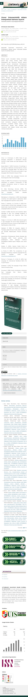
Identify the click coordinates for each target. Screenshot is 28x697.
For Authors (4, 576)
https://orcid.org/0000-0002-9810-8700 (10, 39)
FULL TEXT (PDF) (7, 333)
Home (2, 8)
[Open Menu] (1, 3)
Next (24, 527)
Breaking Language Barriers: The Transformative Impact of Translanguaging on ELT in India (15, 472)
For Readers (4, 574)
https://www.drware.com (7, 194)
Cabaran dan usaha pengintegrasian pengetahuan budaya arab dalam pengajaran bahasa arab (15, 438)
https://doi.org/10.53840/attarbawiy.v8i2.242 (14, 44)
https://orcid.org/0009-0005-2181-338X (9, 31)
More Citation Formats (9, 392)
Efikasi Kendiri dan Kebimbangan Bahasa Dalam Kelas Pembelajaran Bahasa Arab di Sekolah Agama (15, 450)
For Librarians (5, 578)
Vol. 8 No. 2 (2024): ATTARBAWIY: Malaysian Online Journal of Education (14, 10)
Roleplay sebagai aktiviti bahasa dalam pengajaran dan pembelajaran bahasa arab (15, 462)
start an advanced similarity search (16, 530)
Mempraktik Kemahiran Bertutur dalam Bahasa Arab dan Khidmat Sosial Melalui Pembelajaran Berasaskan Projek (15, 407)
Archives (23, 8)
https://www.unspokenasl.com (8, 256)
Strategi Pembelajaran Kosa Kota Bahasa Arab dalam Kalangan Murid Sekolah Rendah (15, 482)
